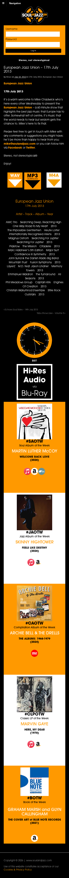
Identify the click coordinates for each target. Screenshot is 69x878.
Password (11, 39)
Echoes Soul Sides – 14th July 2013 (21, 310)
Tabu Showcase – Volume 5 (51, 313)
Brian (8, 77)
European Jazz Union (53, 77)
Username (11, 29)
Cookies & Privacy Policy (18, 870)
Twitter (30, 148)
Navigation (15, 3)
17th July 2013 (35, 77)
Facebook (15, 148)
